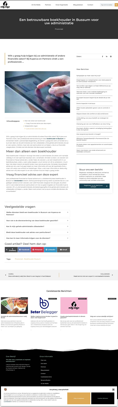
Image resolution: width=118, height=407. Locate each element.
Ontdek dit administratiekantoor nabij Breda (14, 317)
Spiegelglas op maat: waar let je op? (89, 75)
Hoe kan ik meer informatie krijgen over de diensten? (37, 238)
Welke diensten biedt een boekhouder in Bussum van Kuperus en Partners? (37, 213)
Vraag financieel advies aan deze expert (38, 123)
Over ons (43, 360)
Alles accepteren (79, 398)
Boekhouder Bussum (32, 259)
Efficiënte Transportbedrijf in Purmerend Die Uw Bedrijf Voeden (93, 139)
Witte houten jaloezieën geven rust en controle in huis (93, 108)
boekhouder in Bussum (55, 138)
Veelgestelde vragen (31, 126)
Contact (90, 5)
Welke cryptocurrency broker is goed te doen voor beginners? (44, 317)
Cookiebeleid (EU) (46, 377)
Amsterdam (18, 181)
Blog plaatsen (78, 5)
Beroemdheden (45, 380)
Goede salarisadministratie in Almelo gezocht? (72, 317)
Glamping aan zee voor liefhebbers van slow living (93, 124)
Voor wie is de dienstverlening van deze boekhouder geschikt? (37, 221)
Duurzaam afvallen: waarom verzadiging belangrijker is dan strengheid (94, 129)
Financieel (59, 29)
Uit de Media (45, 383)
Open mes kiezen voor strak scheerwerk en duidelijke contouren (91, 151)
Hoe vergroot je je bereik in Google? (89, 134)
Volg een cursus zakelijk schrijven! (101, 316)
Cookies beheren (103, 398)
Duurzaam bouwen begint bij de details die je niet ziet (93, 98)
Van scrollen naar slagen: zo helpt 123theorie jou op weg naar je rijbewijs (94, 86)
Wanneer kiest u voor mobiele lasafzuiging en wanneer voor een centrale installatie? (92, 92)
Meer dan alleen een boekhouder (35, 121)
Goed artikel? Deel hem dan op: (36, 128)
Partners (48, 5)
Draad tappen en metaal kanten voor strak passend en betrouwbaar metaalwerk (94, 80)
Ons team (44, 363)
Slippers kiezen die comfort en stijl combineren (92, 114)
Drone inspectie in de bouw (86, 103)
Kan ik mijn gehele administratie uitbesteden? (37, 226)
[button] (113, 390)
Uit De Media (35, 5)
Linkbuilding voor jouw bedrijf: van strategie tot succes (92, 118)
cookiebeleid (7, 401)
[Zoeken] (116, 4)
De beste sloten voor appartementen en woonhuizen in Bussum (94, 145)
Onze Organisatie (62, 5)
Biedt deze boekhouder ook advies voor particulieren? (37, 232)
